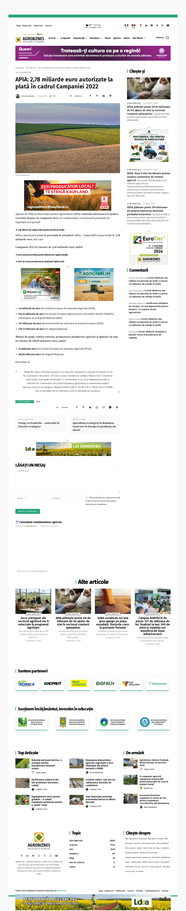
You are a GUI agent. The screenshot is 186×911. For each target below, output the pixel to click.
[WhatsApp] (162, 25)
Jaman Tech (61, 891)
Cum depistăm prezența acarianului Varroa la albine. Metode (101, 799)
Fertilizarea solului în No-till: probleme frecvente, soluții (45, 782)
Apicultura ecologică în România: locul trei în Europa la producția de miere (94, 426)
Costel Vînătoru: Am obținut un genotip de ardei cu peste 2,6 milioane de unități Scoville (148, 281)
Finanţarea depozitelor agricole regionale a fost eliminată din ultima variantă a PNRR (99, 764)
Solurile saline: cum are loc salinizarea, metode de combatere (101, 782)
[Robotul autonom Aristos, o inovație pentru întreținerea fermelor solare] (22, 763)
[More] (110, 96)
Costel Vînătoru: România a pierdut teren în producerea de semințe (147, 334)
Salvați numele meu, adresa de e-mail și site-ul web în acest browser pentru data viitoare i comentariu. (103, 500)
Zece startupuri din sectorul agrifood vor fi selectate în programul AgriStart (33, 622)
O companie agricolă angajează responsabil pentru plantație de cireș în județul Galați (154, 780)
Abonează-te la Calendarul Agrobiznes (32, 571)
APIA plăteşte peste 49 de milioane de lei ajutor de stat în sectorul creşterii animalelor (148, 110)
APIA (38, 402)
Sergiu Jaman (41, 773)
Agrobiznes (148, 788)
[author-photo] (33, 772)
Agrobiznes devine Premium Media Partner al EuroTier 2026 (154, 763)
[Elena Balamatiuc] (18, 96)
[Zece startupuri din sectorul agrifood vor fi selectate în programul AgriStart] (33, 601)
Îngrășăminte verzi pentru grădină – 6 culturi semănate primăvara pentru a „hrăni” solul (47, 800)
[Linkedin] (146, 25)
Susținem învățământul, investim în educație (55, 709)
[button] (162, 37)
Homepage (19, 68)
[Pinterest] (97, 96)
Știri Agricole (31, 68)
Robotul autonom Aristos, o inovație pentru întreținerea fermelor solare (47, 764)
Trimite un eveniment (49, 526)
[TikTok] (157, 25)
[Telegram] (110, 407)
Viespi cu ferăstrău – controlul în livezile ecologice (38, 425)
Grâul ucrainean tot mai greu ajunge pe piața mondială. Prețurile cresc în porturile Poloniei (112, 622)
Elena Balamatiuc (28, 96)
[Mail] (151, 25)
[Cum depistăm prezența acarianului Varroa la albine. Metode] (76, 800)
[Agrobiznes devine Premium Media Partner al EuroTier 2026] (131, 763)
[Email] (103, 407)
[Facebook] (140, 25)
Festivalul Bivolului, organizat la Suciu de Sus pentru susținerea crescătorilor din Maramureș (154, 799)
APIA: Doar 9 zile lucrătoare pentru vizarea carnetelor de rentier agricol (148, 177)
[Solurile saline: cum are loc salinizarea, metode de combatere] (76, 783)
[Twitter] (45, 856)
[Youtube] (168, 25)
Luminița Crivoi (41, 789)
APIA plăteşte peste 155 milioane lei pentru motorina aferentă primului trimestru (147, 211)
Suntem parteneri (33, 671)
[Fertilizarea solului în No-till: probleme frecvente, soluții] (22, 783)
